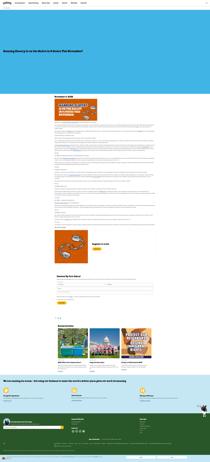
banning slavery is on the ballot (70, 122)
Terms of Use (85, 443)
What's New (74, 3)
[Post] (60, 318)
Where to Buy (46, 3)
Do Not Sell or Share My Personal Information (118, 443)
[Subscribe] (62, 427)
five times (140, 131)
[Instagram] (76, 431)
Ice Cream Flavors (20, 3)
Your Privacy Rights (95, 456)
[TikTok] (80, 431)
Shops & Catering (33, 3)
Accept (172, 457)
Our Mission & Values (77, 400)
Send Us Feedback (76, 421)
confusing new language (74, 175)
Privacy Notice (96, 443)
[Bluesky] (83, 431)
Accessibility (57, 443)
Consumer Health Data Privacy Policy (139, 443)
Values (119, 439)
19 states (69, 131)
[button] (4, 443)
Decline (141, 457)
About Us (64, 3)
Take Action (97, 249)
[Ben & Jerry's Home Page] (7, 3)
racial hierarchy (145, 147)
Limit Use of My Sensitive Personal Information (160, 443)
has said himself (96, 176)
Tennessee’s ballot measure (61, 203)
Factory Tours (143, 428)
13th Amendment (77, 150)
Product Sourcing (7, 400)
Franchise (70, 443)
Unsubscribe (75, 424)
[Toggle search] (206, 3)
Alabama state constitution (69, 158)
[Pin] (58, 318)
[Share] (56, 318)
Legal (90, 443)
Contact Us (84, 3)
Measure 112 (103, 191)
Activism (55, 3)
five (60, 133)
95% (137, 126)
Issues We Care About (145, 400)
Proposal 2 (67, 219)
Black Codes (74, 148)
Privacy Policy (70, 456)
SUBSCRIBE (62, 303)
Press (141, 430)
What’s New (114, 439)
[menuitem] (20, 3)
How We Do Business (145, 426)
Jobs (141, 432)
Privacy (72, 296)
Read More (60, 371)
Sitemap (104, 443)
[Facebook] (73, 431)
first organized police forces (63, 145)
